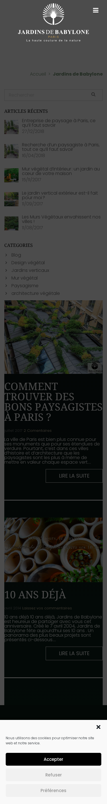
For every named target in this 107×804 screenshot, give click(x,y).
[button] (98, 727)
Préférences (53, 790)
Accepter (53, 759)
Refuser (53, 775)
